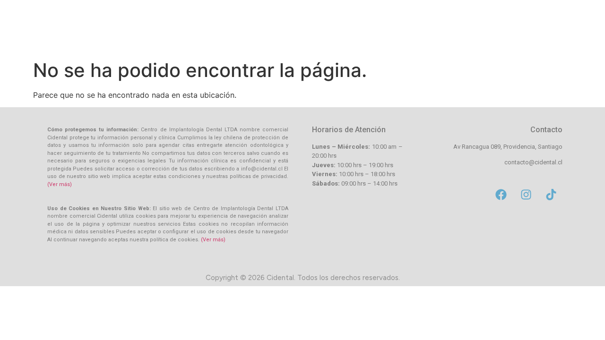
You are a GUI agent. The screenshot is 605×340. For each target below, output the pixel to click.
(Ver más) (59, 184)
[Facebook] (501, 194)
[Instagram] (526, 194)
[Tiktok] (551, 194)
